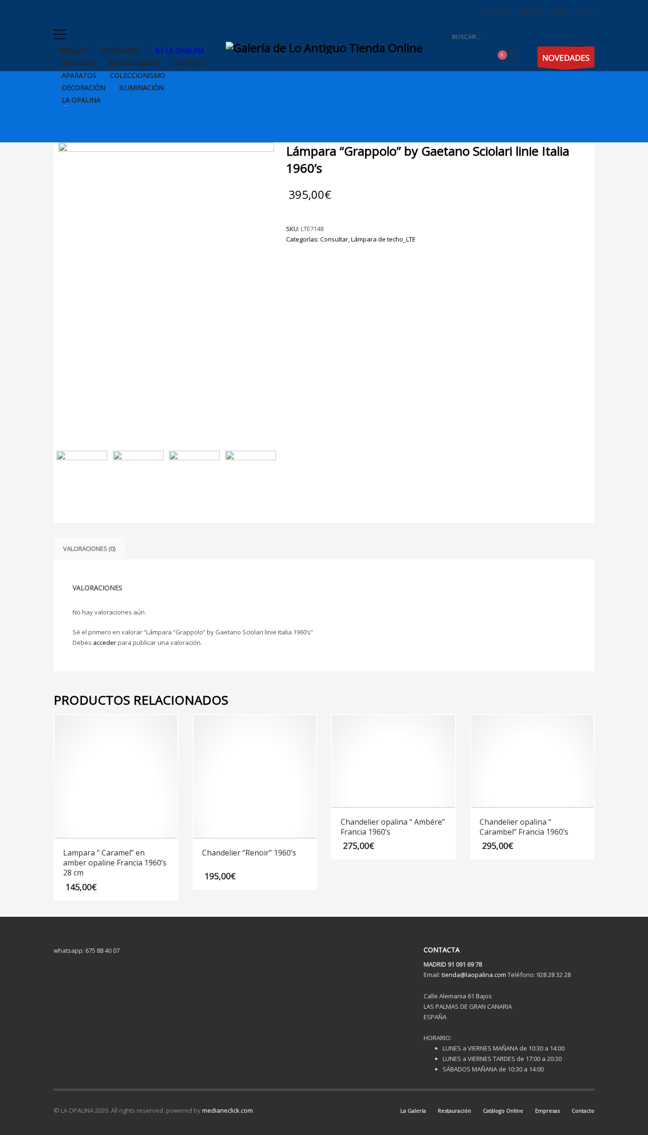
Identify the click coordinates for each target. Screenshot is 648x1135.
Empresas (547, 1110)
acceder (104, 642)
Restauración (454, 1110)
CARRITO (530, 11)
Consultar (334, 239)
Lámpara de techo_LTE (383, 239)
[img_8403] (166, 286)
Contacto (583, 1110)
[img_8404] (194, 476)
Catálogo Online (503, 1110)
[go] (578, 37)
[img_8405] (138, 476)
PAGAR (559, 11)
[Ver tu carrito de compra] (507, 56)
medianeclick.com (227, 1110)
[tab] (89, 548)
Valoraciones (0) (89, 548)
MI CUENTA (495, 11)
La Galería (413, 1110)
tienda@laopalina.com (474, 974)
